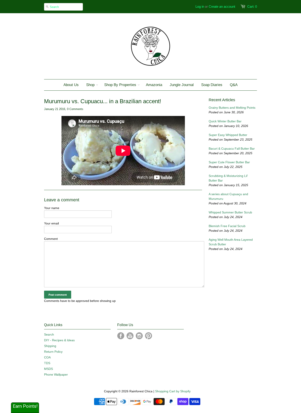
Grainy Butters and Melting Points (232, 107)
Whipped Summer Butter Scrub (230, 212)
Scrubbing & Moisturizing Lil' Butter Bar (228, 178)
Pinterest (148, 335)
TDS (47, 363)
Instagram (139, 335)
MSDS (48, 369)
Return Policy (53, 351)
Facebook (120, 335)
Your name (51, 208)
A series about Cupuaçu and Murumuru (228, 196)
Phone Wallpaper (56, 374)
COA (47, 357)
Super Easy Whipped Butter (228, 135)
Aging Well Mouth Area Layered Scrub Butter (231, 242)
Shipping (50, 346)
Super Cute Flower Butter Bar (229, 162)
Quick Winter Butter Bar (225, 121)
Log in (199, 6)
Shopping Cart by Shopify (173, 391)
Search (49, 334)
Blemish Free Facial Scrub (227, 226)
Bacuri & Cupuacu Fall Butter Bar (232, 148)
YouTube (130, 335)
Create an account (222, 6)
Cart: (252, 6)
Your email (51, 223)
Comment (51, 238)
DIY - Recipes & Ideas (59, 340)
